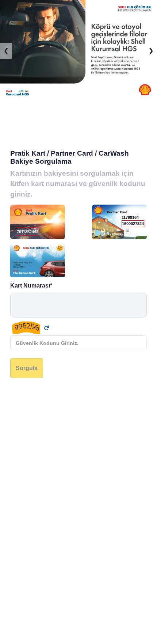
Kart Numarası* (31, 285)
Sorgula (27, 368)
